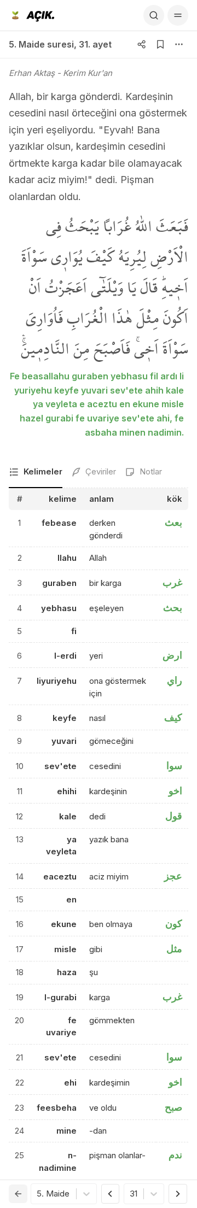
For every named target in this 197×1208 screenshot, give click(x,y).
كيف (173, 717)
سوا (174, 765)
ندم (175, 1154)
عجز (173, 876)
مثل (174, 948)
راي (174, 680)
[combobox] (38, 1194)
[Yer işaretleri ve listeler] (160, 44)
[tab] (35, 472)
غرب (172, 582)
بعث (173, 522)
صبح (173, 1107)
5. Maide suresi (41, 44)
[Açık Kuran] (31, 15)
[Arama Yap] (153, 15)
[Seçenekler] (179, 44)
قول (173, 816)
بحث (172, 607)
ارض (172, 655)
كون (173, 923)
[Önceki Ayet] (110, 1194)
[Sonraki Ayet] (178, 1194)
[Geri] (18, 1193)
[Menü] (177, 15)
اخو (175, 790)
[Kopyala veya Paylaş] (141, 44)
